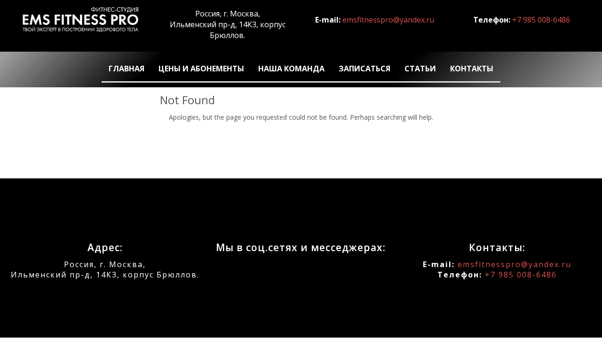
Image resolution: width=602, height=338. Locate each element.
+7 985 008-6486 (541, 20)
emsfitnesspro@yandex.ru (388, 20)
